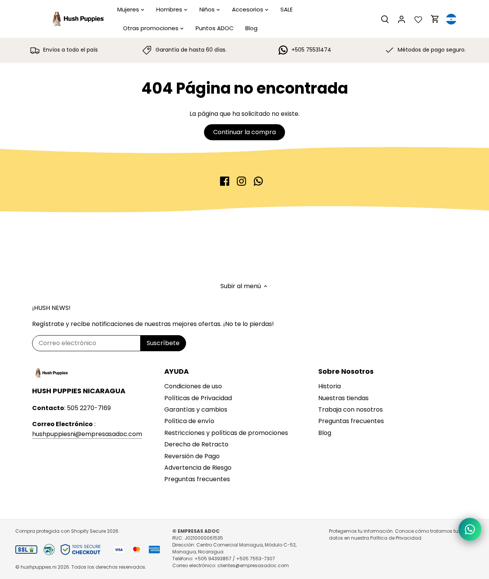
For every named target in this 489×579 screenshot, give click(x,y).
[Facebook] (224, 181)
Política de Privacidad (395, 538)
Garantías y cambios (195, 409)
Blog (324, 432)
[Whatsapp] (258, 181)
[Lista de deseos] (418, 18)
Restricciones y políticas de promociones (226, 432)
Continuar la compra (244, 132)
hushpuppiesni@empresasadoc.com (87, 434)
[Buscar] (384, 18)
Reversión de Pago (192, 456)
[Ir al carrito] (435, 18)
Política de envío (189, 421)
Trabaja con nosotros (350, 409)
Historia (329, 386)
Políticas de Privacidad (198, 398)
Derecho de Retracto (196, 444)
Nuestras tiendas (343, 398)
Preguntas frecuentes (197, 479)
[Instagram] (241, 181)
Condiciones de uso (193, 386)
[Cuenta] (401, 18)
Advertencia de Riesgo (198, 467)
